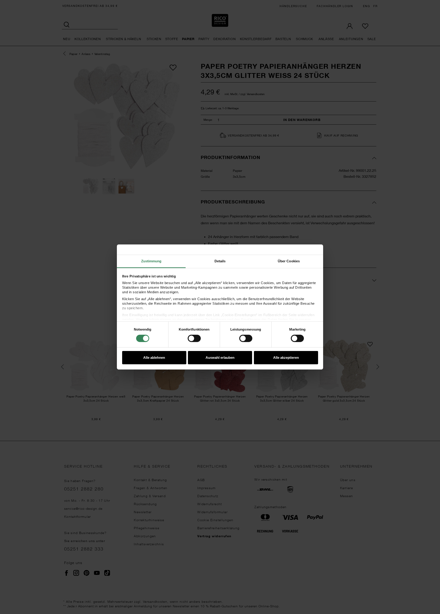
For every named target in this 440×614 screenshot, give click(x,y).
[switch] (194, 338)
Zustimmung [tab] (151, 261)
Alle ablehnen (154, 357)
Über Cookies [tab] (289, 261)
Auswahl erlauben (220, 357)
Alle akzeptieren (286, 357)
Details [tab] (220, 261)
